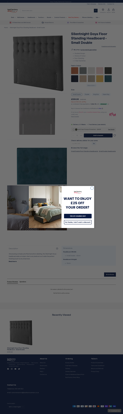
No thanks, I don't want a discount (77, 222)
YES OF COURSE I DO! (78, 216)
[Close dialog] (92, 188)
